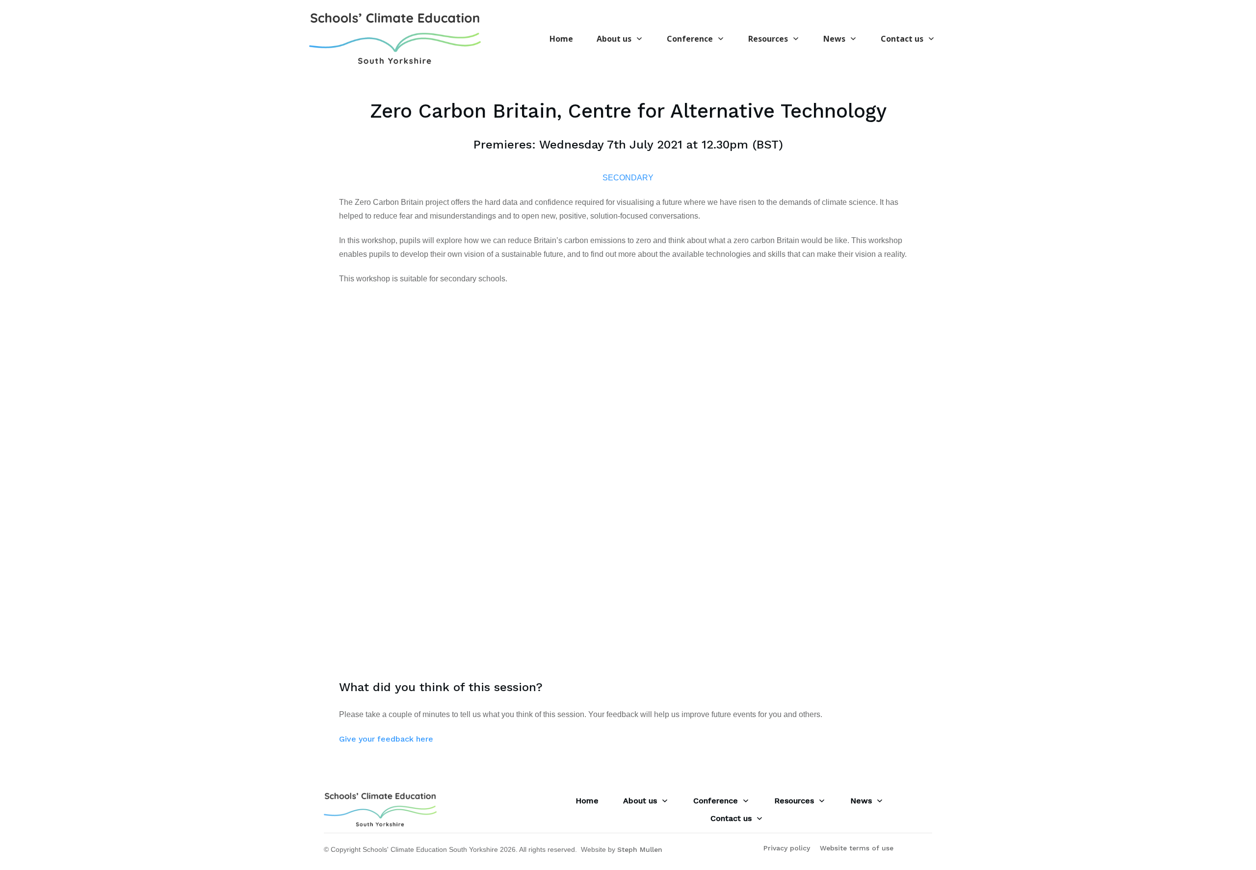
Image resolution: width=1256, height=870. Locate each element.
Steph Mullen (639, 849)
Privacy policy (786, 848)
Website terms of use (856, 848)
